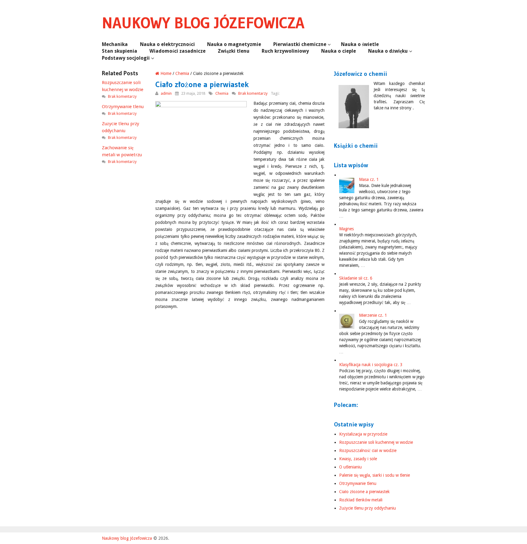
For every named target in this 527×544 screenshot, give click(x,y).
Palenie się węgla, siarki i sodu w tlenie (374, 475)
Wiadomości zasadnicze (177, 51)
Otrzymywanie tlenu (357, 483)
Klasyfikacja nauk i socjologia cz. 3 (371, 364)
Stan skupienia (119, 51)
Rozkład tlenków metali (360, 499)
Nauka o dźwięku (388, 51)
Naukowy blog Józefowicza (203, 22)
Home (165, 73)
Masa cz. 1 (369, 179)
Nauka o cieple (338, 51)
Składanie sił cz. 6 (355, 278)
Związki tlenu (233, 51)
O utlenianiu (350, 467)
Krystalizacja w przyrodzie (363, 434)
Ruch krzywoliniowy (285, 51)
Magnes (346, 228)
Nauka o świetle (360, 44)
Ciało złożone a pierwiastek (364, 491)
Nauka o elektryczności (167, 44)
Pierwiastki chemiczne (299, 44)
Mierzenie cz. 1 (373, 315)
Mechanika (115, 44)
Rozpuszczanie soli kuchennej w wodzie (376, 442)
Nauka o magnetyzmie (234, 44)
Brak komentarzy (252, 93)
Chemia (182, 73)
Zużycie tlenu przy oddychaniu (367, 508)
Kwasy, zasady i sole (358, 458)
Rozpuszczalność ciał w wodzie (367, 450)
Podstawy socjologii (126, 58)
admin (166, 93)
